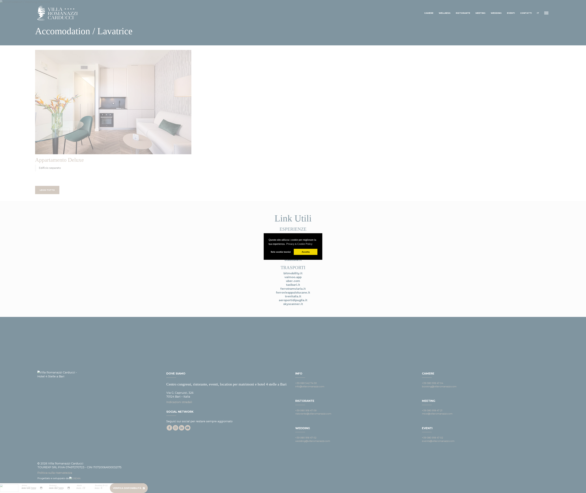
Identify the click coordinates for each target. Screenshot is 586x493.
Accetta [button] (306, 252)
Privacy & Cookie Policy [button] (299, 244)
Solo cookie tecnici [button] (281, 252)
